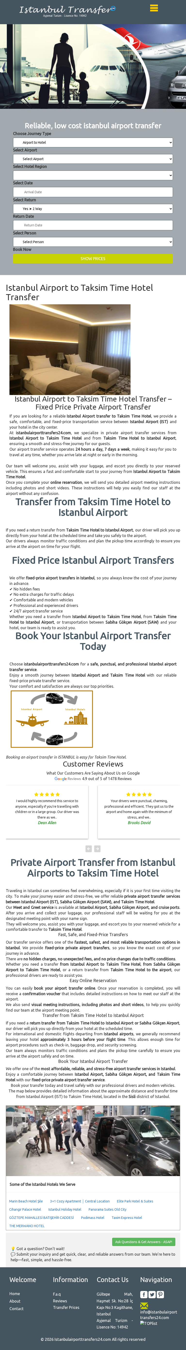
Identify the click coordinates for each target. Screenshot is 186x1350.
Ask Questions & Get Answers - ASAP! (143, 1242)
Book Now (22, 249)
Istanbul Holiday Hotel (64, 1209)
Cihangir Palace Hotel (25, 1209)
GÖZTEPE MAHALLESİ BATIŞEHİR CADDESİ (41, 1218)
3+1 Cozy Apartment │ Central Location (80, 1201)
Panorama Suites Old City (107, 1209)
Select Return (24, 200)
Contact (16, 1308)
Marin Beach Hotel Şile (26, 1201)
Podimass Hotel (92, 1218)
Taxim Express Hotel (127, 1218)
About (14, 1301)
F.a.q (57, 1294)
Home (14, 1293)
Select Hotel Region (30, 166)
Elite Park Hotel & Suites (135, 1201)
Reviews (60, 1301)
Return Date (23, 216)
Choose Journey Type (32, 133)
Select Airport (25, 150)
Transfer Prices (66, 1307)
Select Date (23, 183)
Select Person (24, 233)
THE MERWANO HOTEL (27, 1226)
